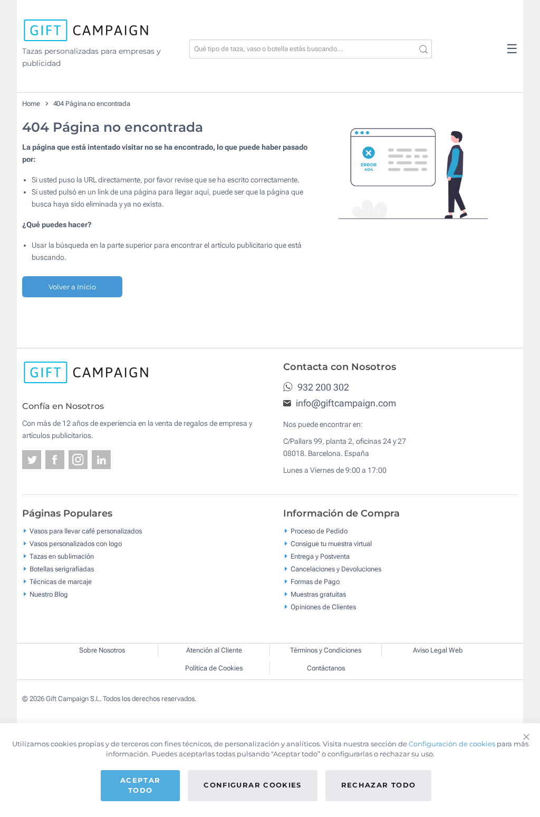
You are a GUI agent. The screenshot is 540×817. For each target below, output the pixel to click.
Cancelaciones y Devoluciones (336, 569)
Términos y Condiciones (325, 650)
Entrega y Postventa (320, 556)
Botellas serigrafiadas (62, 569)
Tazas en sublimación (62, 556)
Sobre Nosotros (102, 650)
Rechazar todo (378, 785)
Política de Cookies (214, 668)
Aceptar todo (140, 785)
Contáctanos (326, 668)
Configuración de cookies (452, 744)
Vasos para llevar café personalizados (86, 531)
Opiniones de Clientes (323, 607)
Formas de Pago (315, 582)
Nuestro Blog (49, 594)
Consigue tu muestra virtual (331, 544)
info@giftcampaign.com (345, 402)
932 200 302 (322, 387)
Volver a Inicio (72, 287)
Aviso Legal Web (438, 650)
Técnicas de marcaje (61, 582)
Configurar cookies (252, 785)
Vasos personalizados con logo (76, 544)
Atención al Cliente (214, 650)
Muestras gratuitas (318, 594)
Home (31, 104)
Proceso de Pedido (319, 531)
